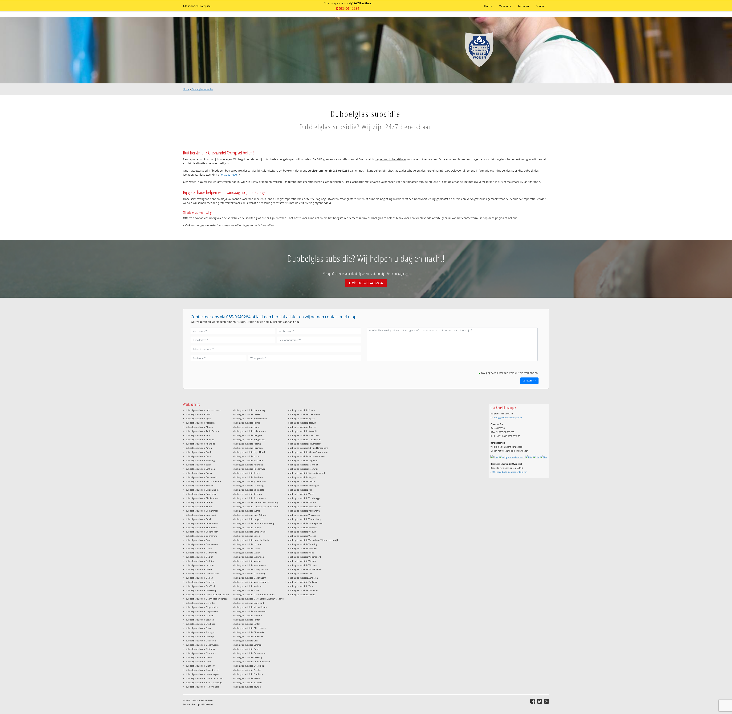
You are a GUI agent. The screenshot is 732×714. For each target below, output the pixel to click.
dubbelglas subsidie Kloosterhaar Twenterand (256, 506)
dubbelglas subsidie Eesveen (200, 619)
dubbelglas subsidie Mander (247, 561)
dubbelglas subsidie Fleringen (200, 632)
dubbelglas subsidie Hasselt (247, 414)
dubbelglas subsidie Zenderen (303, 577)
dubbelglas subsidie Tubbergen (303, 485)
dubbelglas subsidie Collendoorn (202, 531)
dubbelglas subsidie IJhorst (246, 473)
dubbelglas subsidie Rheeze (301, 410)
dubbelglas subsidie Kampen (247, 494)
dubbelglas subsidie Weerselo (302, 527)
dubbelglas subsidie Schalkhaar (303, 435)
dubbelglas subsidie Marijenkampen (251, 581)
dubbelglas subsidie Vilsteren (302, 502)
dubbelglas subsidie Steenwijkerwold (306, 473)
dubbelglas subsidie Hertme (247, 443)
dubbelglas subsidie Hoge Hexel (249, 452)
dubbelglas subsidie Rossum (302, 422)
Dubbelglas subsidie (202, 89)
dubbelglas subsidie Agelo (198, 418)
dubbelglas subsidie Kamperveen (249, 498)
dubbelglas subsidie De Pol (199, 569)
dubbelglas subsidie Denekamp (201, 590)
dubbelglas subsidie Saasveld (302, 431)
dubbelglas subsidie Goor (198, 661)
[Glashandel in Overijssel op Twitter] (539, 701)
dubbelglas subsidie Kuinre (246, 510)
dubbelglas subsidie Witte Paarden (305, 569)
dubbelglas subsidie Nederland (248, 602)
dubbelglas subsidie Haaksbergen (202, 674)
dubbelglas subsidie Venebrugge (304, 498)
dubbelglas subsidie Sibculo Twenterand (308, 452)
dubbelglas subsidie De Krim (200, 561)
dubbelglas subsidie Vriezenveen (304, 514)
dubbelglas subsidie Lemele (247, 527)
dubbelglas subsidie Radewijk (247, 682)
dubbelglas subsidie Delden (199, 577)
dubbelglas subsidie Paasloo (247, 669)
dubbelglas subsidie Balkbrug (200, 460)
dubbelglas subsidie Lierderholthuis (251, 540)
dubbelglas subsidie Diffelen (200, 615)
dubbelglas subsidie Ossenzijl (247, 657)
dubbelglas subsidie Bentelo (200, 485)
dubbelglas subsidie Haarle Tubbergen (204, 682)
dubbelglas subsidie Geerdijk (200, 636)
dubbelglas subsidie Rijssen (301, 418)
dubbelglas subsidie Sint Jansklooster (306, 456)
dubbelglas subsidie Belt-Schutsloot (203, 481)
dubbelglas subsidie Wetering (302, 544)
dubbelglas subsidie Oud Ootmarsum (251, 661)
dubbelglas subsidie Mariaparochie (250, 569)
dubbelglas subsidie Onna (246, 649)
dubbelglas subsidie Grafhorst (200, 665)
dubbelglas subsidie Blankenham (202, 498)
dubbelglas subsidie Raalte (246, 678)
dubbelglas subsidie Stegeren (302, 477)
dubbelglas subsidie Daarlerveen (202, 544)
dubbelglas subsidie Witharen (302, 565)
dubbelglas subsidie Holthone (248, 464)
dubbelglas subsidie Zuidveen (303, 581)
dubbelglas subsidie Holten (246, 456)
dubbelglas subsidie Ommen (247, 644)
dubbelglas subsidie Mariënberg (249, 573)
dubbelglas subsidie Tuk (300, 489)
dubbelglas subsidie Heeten (247, 422)
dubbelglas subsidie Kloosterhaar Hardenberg (255, 502)
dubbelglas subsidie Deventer (200, 602)
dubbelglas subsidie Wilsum (302, 561)
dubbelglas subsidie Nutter (246, 623)
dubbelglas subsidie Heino (246, 426)
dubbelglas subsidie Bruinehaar (201, 527)
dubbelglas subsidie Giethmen (201, 649)
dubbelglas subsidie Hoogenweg (249, 468)
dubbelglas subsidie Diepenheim (202, 607)
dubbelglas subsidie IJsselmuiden (249, 481)
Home (186, 89)
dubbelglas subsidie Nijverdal (247, 615)
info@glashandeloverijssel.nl (508, 417)
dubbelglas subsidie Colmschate (201, 535)
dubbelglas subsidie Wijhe (301, 552)
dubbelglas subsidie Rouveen (302, 426)
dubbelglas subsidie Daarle (199, 540)
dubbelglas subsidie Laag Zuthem (249, 514)
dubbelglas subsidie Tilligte (301, 481)
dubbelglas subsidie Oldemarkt (248, 632)
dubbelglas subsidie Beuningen (201, 494)
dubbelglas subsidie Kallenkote (248, 489)
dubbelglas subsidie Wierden (302, 548)
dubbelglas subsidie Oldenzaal (248, 636)
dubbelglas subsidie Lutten (246, 552)
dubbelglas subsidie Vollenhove (304, 510)
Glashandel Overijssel (197, 6)
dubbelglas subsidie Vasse (301, 494)
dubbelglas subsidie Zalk (300, 573)
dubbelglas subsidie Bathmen (200, 468)
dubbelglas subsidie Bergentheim (202, 489)
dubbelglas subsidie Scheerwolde (304, 439)
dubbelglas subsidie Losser (246, 548)
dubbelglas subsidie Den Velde (201, 586)
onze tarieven (229, 174)
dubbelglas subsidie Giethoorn (201, 653)
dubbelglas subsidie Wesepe (302, 535)
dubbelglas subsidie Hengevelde (249, 439)
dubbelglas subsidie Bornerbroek (202, 510)
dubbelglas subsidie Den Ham (200, 581)
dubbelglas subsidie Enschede (200, 623)
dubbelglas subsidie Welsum (302, 531)
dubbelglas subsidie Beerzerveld (201, 477)
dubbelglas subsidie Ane (198, 435)
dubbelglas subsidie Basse (198, 464)
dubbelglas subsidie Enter (198, 628)
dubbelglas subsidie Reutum (247, 686)
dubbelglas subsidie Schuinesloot (304, 443)
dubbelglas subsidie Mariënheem (249, 577)
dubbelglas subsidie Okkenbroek (249, 628)
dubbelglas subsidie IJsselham (248, 477)
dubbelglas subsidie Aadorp (199, 414)
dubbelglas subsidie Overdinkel (248, 665)
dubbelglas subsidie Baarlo (199, 452)
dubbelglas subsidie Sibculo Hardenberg (308, 447)
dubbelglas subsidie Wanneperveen (305, 523)
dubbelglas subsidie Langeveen (248, 519)
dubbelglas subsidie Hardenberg (249, 410)
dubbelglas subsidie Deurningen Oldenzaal (207, 598)
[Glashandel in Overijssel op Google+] (546, 701)
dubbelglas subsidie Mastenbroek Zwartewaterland (258, 598)
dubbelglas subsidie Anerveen (200, 439)
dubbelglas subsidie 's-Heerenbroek (203, 410)
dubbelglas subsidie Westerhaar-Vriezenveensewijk (313, 540)
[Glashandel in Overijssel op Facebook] (532, 701)
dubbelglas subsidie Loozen (247, 544)
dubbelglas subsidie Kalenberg (248, 485)
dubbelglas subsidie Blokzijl (199, 502)
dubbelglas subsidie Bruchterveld (202, 523)
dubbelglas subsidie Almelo (199, 426)
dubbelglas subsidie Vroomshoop (304, 519)
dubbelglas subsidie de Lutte (200, 565)
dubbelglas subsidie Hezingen (248, 447)
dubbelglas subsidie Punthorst (248, 674)
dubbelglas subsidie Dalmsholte (201, 552)
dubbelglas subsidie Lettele (246, 535)
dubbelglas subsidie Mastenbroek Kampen (254, 594)
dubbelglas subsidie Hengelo (247, 435)
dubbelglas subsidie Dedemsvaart (202, 573)
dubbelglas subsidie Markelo (247, 586)
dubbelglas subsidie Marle (246, 590)
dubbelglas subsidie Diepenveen (202, 611)
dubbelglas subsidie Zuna (300, 586)
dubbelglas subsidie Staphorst (303, 464)
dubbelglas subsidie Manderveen (249, 565)
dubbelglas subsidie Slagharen (303, 460)
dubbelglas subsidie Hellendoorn (249, 431)
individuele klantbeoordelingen (509, 471)
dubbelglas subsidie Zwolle (301, 594)
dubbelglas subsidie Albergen (200, 422)
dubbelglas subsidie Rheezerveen (304, 414)
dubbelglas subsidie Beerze (199, 473)
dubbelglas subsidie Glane (199, 657)
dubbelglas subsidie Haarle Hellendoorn (205, 678)
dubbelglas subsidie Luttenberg (248, 556)
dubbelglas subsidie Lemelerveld (249, 531)
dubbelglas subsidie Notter (246, 619)
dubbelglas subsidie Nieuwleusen (249, 611)
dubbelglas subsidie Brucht (199, 519)
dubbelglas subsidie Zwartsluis (303, 590)
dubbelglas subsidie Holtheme (248, 460)
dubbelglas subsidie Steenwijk (303, 468)
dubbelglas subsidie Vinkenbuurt (304, 506)
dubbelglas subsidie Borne (199, 506)
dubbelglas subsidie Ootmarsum (249, 653)
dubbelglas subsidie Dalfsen (199, 548)
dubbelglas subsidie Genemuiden (202, 644)
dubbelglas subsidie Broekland (201, 514)
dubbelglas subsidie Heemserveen (250, 418)
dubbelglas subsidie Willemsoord (304, 556)
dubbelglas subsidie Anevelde (200, 443)
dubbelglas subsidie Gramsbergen (202, 669)
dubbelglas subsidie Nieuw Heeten (250, 607)
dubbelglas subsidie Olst (245, 640)
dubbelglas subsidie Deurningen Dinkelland (207, 594)
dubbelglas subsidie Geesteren (201, 640)
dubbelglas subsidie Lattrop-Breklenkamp (253, 523)
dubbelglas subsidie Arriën (199, 447)
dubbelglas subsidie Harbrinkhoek (202, 686)
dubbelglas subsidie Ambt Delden (202, 431)
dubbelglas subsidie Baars (198, 456)
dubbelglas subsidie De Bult (199, 556)
